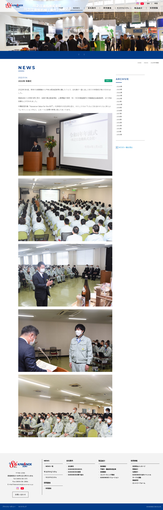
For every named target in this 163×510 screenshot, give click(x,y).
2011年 (119, 132)
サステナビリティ (123, 8)
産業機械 (103, 472)
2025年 (119, 89)
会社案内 (92, 8)
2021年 (119, 101)
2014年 (119, 123)
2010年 (119, 134)
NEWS (76, 8)
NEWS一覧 (49, 466)
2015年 (119, 119)
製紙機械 (103, 466)
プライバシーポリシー (9, 506)
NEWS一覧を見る (125, 147)
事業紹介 (135, 469)
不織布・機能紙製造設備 (108, 469)
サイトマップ (22, 506)
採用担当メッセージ (138, 466)
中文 (156, 3)
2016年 (119, 116)
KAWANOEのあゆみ (75, 469)
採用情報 (154, 8)
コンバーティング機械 (107, 475)
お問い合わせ (20, 495)
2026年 (119, 86)
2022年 (119, 98)
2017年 (119, 113)
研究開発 (107, 8)
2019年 (119, 108)
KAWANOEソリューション (109, 477)
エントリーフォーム (138, 483)
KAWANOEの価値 (74, 472)
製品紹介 (138, 8)
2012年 (119, 129)
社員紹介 (135, 472)
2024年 (119, 93)
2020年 (119, 104)
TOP (61, 8)
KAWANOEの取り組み (76, 475)
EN (148, 3)
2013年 (119, 126)
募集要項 (135, 480)
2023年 (119, 95)
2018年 (119, 111)
